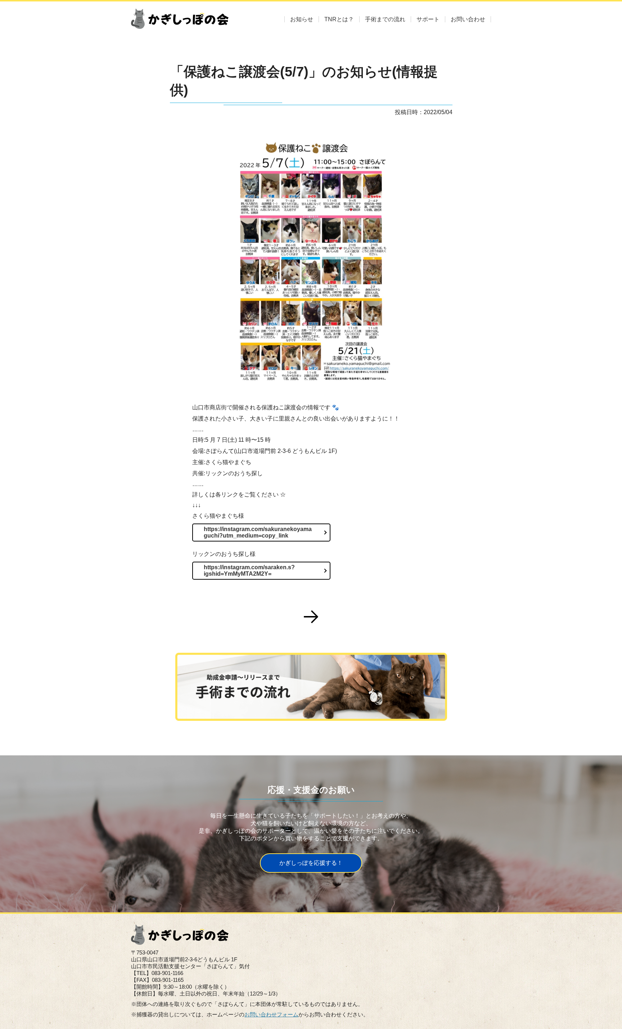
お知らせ (301, 19)
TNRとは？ (339, 19)
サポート (428, 19)
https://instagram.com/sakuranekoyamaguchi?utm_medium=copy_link (258, 532)
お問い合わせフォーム (271, 1014)
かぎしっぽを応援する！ (311, 863)
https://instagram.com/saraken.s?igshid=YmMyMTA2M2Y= (249, 570)
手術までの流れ (385, 19)
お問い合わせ (468, 19)
